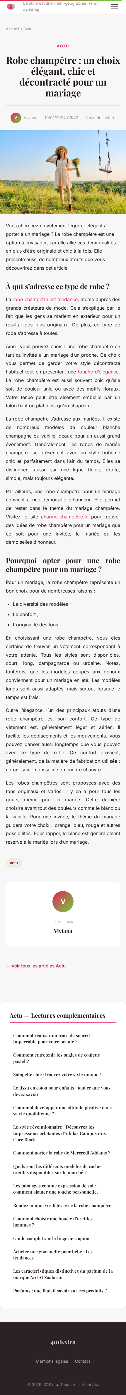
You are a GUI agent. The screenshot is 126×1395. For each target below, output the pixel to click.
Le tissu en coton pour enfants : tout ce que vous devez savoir (61, 1091)
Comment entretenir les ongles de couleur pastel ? (56, 1058)
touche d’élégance (98, 372)
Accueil (12, 28)
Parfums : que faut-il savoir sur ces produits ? (60, 1291)
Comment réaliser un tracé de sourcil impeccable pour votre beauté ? (51, 1038)
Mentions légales (52, 1361)
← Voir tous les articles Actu (36, 966)
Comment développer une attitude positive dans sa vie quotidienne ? (62, 1110)
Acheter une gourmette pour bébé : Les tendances (53, 1255)
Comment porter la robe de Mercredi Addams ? (61, 1153)
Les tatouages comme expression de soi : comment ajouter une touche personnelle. (55, 1189)
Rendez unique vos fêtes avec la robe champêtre (62, 1205)
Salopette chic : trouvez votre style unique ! (57, 1074)
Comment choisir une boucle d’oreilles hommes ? (53, 1222)
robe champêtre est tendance (45, 299)
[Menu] (114, 6)
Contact (82, 1361)
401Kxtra (63, 1341)
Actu (28, 28)
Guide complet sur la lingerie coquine (52, 1238)
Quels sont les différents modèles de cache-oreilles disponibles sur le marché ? (57, 1169)
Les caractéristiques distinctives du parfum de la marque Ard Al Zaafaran (63, 1274)
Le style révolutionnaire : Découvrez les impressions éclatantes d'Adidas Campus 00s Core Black (59, 1133)
